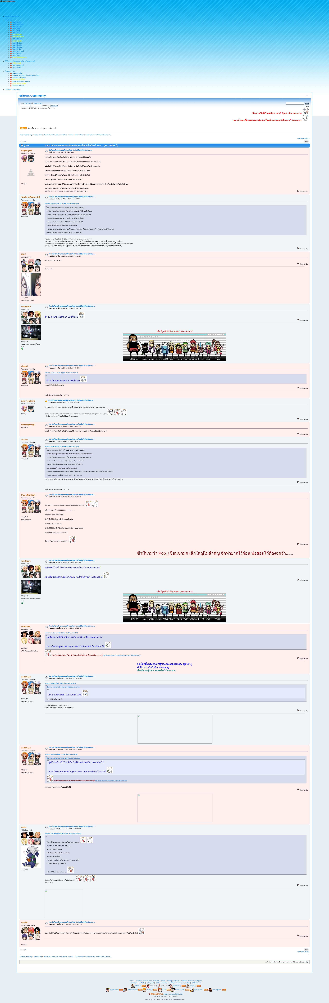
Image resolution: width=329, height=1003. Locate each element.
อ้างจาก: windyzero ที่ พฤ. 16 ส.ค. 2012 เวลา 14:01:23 (61, 633)
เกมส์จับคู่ (16, 28)
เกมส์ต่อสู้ (16, 30)
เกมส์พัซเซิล (17, 45)
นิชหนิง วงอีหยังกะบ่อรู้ (30, 197)
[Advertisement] (47, 8)
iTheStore (25, 626)
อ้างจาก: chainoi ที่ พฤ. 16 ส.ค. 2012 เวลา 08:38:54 (60, 683)
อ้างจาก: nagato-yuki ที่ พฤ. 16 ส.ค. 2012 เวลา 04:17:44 (62, 203)
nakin (23, 827)
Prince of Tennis (198, 989)
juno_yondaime (28, 401)
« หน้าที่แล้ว (300, 138)
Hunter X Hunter (19, 77)
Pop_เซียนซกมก (28, 495)
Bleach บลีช (17, 73)
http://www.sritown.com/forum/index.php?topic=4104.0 (121, 655)
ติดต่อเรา (166, 994)
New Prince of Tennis (21, 82)
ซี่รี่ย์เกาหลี (138, 986)
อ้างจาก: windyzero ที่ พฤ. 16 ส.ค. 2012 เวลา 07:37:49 (61, 373)
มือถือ (181, 994)
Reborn (164, 989)
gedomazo (26, 677)
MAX (23, 254)
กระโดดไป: (268, 962)
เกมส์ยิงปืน (16, 49)
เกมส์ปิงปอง (17, 43)
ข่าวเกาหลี (16, 67)
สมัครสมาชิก (38, 103)
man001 (24, 922)
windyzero (26, 306)
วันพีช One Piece (133, 989)
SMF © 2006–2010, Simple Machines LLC (173, 999)
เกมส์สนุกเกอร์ (18, 51)
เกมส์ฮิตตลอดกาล (196, 983)
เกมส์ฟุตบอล (17, 47)
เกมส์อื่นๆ (16, 55)
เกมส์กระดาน (17, 24)
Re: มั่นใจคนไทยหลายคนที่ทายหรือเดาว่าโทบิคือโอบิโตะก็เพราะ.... (72, 197)
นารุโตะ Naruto (114, 989)
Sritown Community (32, 95)
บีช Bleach (150, 989)
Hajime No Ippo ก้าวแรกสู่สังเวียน (25, 75)
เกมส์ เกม (131, 981)
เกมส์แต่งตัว (139, 981)
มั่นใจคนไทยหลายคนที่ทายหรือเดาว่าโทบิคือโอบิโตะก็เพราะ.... (70, 150)
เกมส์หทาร (16, 53)
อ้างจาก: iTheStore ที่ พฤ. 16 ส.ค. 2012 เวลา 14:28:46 (61, 754)
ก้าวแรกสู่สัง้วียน (217, 989)
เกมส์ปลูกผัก (156, 981)
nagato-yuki (26, 150)
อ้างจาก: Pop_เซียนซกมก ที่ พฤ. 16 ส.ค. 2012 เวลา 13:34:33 (63, 833)
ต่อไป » (307, 138)
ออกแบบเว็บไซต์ (174, 994)
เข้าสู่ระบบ (27, 103)
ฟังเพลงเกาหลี (18, 65)
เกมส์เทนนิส (17, 39)
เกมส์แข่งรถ (17, 26)
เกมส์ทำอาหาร (147, 981)
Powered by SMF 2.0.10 (152, 999)
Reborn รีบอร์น (18, 86)
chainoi (24, 366)
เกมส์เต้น (16, 33)
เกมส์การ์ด (16, 22)
